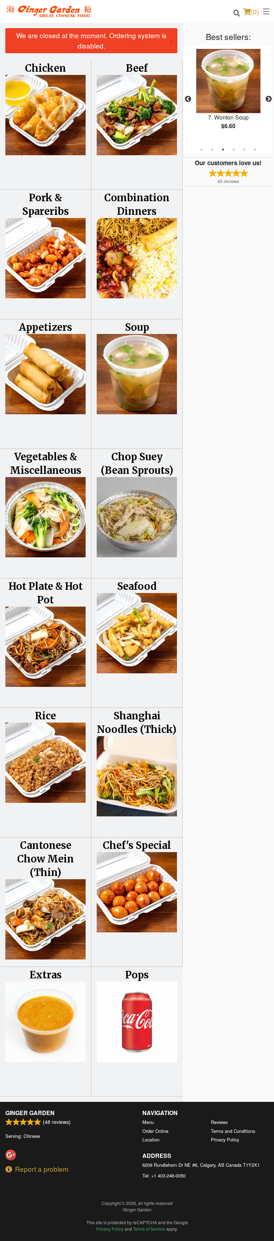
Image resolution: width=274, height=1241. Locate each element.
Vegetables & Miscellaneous (45, 463)
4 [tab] (233, 149)
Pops (137, 975)
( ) (255, 11)
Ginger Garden (30, 1113)
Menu (148, 1122)
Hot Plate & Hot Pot (46, 593)
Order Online (155, 1131)
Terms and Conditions (233, 1131)
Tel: (164, 1175)
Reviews (219, 1122)
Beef (137, 68)
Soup (137, 327)
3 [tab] (223, 149)
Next (268, 99)
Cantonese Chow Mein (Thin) (45, 858)
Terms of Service (149, 1229)
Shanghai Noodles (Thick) (137, 722)
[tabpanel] (228, 95)
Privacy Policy (225, 1139)
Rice (45, 716)
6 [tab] (255, 149)
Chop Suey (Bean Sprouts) (137, 463)
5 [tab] (244, 149)
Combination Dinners (136, 204)
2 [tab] (212, 149)
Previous (188, 99)
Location (150, 1139)
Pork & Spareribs (45, 204)
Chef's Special (137, 845)
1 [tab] (201, 149)
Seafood (137, 586)
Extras (46, 975)
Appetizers (45, 327)
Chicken (45, 68)
